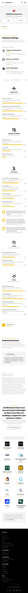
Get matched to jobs (6, 543)
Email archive (5, 581)
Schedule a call (5, 560)
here (22, 393)
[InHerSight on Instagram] (20, 590)
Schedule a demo (6, 553)
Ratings (4, 26)
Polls (3, 539)
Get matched (18, 16)
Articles (4, 541)
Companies (4, 536)
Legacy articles (5, 577)
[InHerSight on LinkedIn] (17, 590)
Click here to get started (14, 427)
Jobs (3, 534)
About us (4, 565)
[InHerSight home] (8, 2)
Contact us (4, 569)
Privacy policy (5, 571)
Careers (3, 567)
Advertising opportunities (8, 559)
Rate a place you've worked (8, 545)
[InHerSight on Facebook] (10, 590)
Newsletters (5, 547)
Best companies (5, 537)
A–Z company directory (7, 579)
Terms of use (5, 573)
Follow (21, 20)
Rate (8, 20)
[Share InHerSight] (7, 590)
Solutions (4, 552)
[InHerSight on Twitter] (14, 590)
